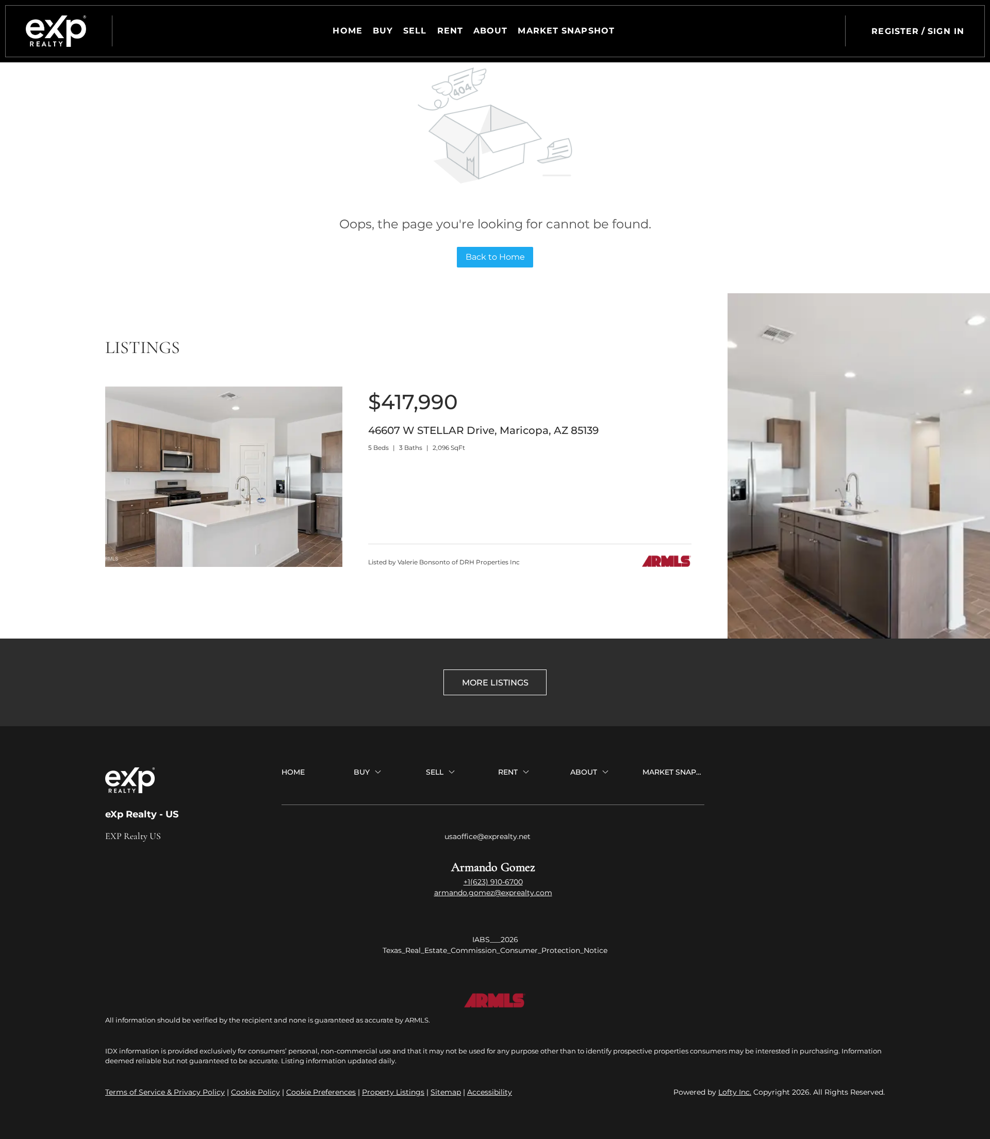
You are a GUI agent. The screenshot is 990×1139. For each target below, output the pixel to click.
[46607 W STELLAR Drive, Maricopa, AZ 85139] (223, 564)
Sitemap (446, 1092)
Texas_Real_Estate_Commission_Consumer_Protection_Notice (495, 950)
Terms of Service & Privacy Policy (165, 1092)
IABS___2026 (495, 939)
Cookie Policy (255, 1092)
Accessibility (489, 1092)
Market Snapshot (566, 31)
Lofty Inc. (734, 1092)
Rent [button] (450, 31)
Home (347, 31)
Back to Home (495, 257)
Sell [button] (414, 31)
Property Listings (393, 1092)
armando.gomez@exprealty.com (493, 892)
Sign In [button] (946, 31)
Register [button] (895, 31)
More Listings (495, 683)
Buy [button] (383, 31)
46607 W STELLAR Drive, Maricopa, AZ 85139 (483, 430)
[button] (56, 31)
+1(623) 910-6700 (493, 881)
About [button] (490, 31)
